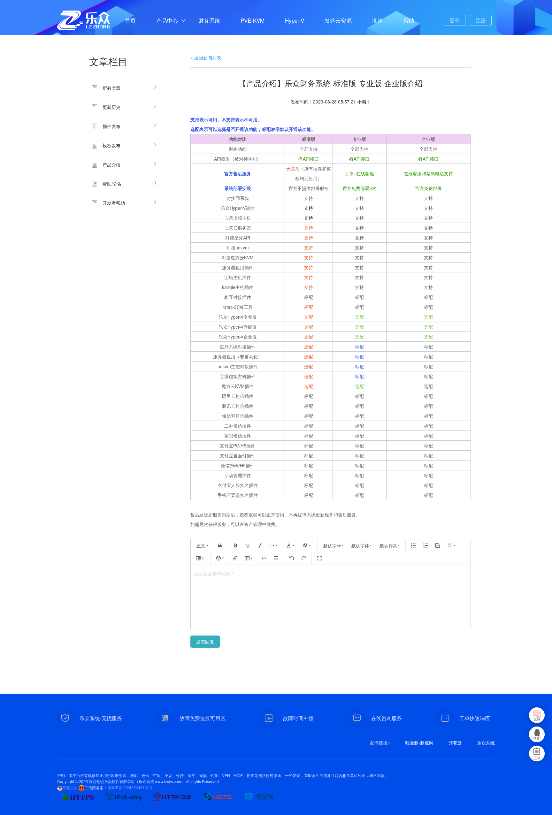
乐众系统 (486, 742)
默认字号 (332, 545)
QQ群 (537, 737)
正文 (200, 545)
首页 (130, 20)
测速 (377, 20)
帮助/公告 (112, 183)
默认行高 (388, 545)
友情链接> (380, 742)
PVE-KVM (252, 20)
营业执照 (70, 787)
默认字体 (360, 545)
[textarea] (331, 597)
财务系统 (209, 20)
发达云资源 (338, 20)
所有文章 (111, 88)
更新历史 (111, 107)
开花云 (455, 742)
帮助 (408, 20)
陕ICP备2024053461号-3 (129, 787)
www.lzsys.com (168, 781)
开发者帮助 (114, 203)
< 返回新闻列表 (205, 57)
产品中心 (167, 20)
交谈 (536, 718)
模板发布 (111, 145)
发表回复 (205, 641)
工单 (536, 757)
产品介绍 (111, 164)
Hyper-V (294, 20)
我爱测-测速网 (419, 742)
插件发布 (111, 126)
